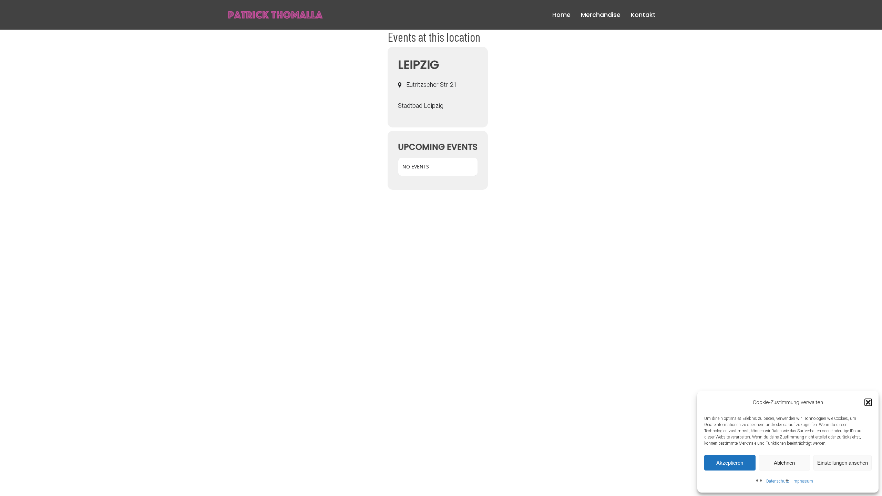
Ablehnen (784, 463)
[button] (868, 402)
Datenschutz (777, 481)
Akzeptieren (729, 463)
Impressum (802, 481)
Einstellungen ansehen (842, 463)
